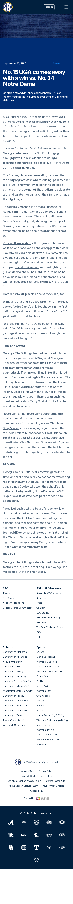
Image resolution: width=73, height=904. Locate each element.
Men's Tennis (43, 725)
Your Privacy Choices (53, 785)
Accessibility (36, 790)
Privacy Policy (45, 771)
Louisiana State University (17, 681)
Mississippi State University (17, 691)
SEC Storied (42, 612)
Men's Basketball (45, 657)
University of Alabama (15, 652)
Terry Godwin (39, 401)
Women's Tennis (45, 730)
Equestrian (42, 676)
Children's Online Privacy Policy (24, 780)
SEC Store (8, 598)
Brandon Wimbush (27, 267)
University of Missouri (14, 696)
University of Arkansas (15, 657)
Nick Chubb (51, 423)
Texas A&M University (14, 720)
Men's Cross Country (47, 666)
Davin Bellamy (39, 148)
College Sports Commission (17, 607)
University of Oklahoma (15, 700)
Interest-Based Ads (55, 780)
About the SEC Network (48, 593)
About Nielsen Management (23, 785)
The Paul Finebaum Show (49, 627)
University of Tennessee (15, 710)
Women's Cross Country (49, 671)
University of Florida (13, 666)
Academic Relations (13, 603)
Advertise (41, 598)
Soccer (40, 705)
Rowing (40, 700)
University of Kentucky (14, 676)
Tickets (6, 593)
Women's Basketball (47, 661)
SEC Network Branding (48, 617)
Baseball (41, 652)
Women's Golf (44, 691)
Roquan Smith (12, 211)
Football (40, 681)
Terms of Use (27, 771)
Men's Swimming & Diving (50, 715)
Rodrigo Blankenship (16, 243)
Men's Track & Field (46, 734)
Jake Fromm (41, 368)
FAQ (38, 632)
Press (39, 603)
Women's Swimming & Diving (52, 720)
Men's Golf (42, 686)
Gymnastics (43, 696)
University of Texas (13, 715)
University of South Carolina (18, 705)
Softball (40, 710)
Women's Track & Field (48, 739)
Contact (40, 607)
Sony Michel (11, 428)
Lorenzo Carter (13, 148)
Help (38, 637)
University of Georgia (14, 671)
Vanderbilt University (14, 725)
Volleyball (41, 744)
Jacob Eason (11, 377)
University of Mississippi (16, 686)
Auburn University (12, 661)
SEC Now (41, 622)
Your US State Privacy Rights (36, 775)
